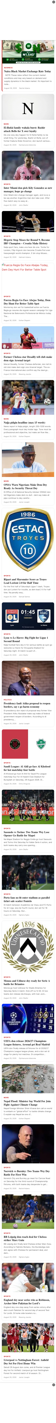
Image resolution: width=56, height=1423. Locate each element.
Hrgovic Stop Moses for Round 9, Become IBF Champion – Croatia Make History (27, 241)
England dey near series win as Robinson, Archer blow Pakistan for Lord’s (27, 1301)
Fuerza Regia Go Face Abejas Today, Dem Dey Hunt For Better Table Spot (27, 301)
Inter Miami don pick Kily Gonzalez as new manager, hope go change (28, 189)
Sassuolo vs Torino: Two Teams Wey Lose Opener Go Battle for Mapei (26, 833)
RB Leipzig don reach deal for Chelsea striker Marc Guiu (25, 1238)
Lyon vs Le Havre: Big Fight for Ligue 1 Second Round (26, 639)
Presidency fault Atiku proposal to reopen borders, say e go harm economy (27, 705)
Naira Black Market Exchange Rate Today (27, 71)
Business (8, 68)
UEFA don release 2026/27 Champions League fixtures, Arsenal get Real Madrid (27, 1042)
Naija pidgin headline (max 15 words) (24, 422)
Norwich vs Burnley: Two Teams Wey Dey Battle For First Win (27, 1172)
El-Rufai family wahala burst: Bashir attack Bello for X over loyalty (24, 129)
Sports (7, 184)
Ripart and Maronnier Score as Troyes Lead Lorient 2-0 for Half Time (25, 581)
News (6, 124)
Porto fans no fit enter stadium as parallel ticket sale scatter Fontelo (27, 899)
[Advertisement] (28, 20)
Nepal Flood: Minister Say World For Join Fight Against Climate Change (27, 1102)
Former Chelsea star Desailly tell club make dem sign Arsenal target (28, 358)
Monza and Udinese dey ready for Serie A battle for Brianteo (27, 982)
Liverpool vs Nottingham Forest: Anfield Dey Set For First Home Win (26, 1361)
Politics (7, 700)
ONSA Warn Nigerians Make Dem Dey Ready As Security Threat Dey (25, 486)
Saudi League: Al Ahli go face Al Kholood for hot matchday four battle (27, 768)
